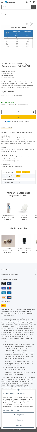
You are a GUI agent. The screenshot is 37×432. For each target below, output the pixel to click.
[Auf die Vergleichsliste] (27, 24)
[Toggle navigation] (2, 1)
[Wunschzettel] (30, 2)
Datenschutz (15, 410)
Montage (10, 75)
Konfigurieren (19, 420)
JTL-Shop (21, 429)
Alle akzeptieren (19, 415)
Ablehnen (19, 425)
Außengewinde (25, 172)
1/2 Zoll (18, 175)
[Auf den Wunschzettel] (32, 24)
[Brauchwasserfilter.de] (10, 2)
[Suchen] (33, 7)
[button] (26, 2)
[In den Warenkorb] (2, 20)
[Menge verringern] (3, 112)
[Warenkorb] (34, 2)
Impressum (6, 410)
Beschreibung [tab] (6, 127)
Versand (16, 95)
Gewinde (19, 172)
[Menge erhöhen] (33, 112)
